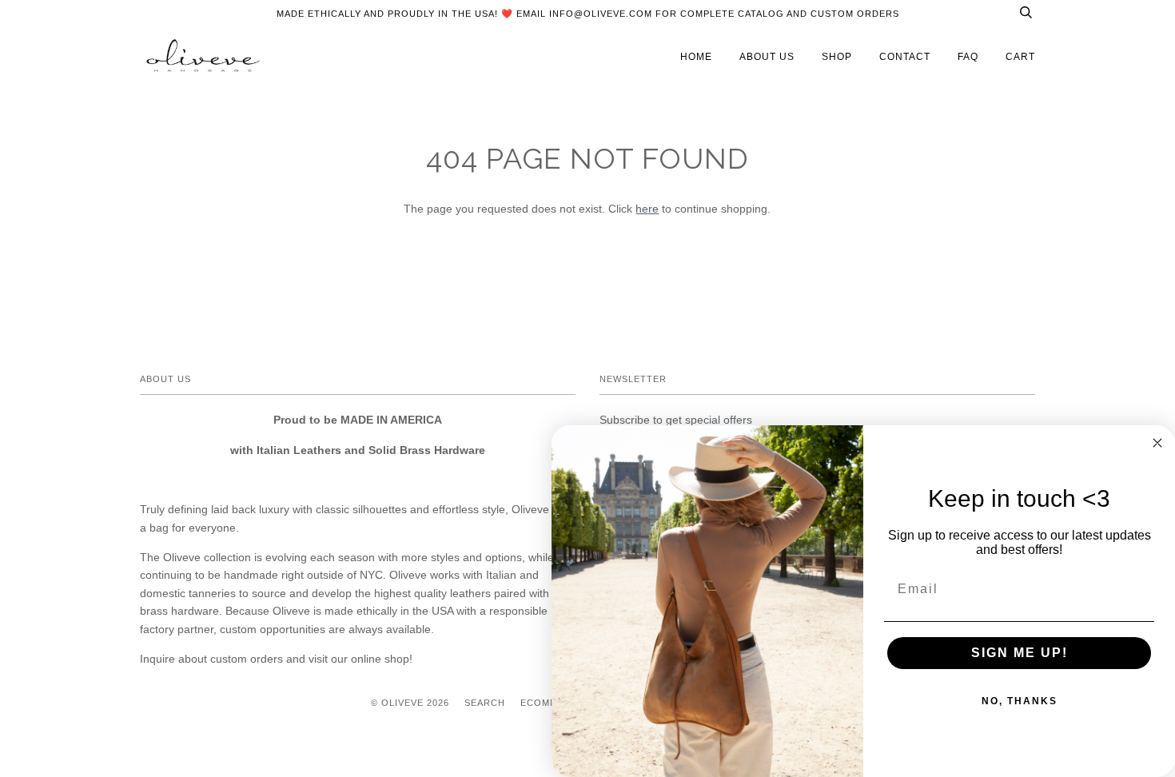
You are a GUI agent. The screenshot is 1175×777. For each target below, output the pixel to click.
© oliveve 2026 (410, 702)
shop (837, 56)
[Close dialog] (1157, 442)
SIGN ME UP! (1019, 652)
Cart (1020, 56)
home (696, 56)
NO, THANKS (1020, 701)
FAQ (968, 56)
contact (904, 56)
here (647, 208)
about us (767, 56)
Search (484, 702)
